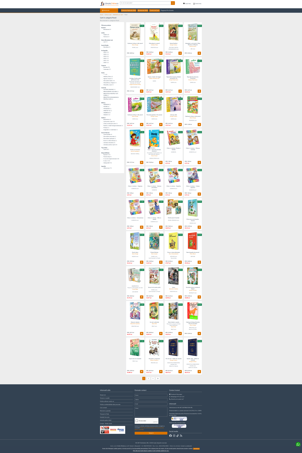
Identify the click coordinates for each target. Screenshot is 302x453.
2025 (106, 52)
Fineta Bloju (135, 289)
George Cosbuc (173, 45)
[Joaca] (173, 276)
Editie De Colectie (173, 366)
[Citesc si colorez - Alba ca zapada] (154, 207)
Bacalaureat (107, 29)
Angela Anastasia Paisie (135, 84)
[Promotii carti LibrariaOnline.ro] (174, 435)
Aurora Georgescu (135, 151)
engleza (106, 34)
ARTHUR (172, 256)
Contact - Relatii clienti (106, 423)
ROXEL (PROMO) (172, 220)
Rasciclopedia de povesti (192, 252)
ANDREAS (106, 112)
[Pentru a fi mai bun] (135, 138)
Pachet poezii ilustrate (173, 217)
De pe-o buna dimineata (173, 252)
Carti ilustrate (107, 134)
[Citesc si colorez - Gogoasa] (135, 175)
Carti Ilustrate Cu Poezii (154, 258)
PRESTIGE (191, 327)
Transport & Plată (104, 414)
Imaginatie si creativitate (110, 129)
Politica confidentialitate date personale (110, 404)
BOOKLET (191, 293)
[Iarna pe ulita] (173, 104)
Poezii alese (135, 252)
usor (105, 42)
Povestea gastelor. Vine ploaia (154, 114)
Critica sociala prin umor (110, 123)
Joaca (173, 287)
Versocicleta (173, 258)
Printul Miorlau (154, 252)
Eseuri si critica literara (110, 140)
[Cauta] (173, 3)
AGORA (106, 106)
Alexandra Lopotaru (135, 323)
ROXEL (134, 47)
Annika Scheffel (193, 290)
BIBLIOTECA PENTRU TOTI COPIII (110, 94)
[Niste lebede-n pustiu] (173, 311)
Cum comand (103, 407)
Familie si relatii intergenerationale (113, 125)
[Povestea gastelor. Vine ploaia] (154, 104)
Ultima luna (107, 168)
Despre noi (103, 395)
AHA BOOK (107, 108)
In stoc (106, 160)
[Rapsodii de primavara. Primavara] (193, 66)
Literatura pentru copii (110, 144)
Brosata (106, 67)
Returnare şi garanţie (105, 410)
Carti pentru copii (109, 121)
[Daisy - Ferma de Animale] (154, 138)
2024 (106, 54)
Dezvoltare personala (109, 136)
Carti (106, 149)
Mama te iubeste (135, 322)
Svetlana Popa (154, 45)
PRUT (153, 326)
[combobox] (145, 3)
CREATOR (153, 47)
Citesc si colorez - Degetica (173, 186)
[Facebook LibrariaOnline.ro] (170, 435)
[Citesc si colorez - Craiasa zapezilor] (193, 175)
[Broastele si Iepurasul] (154, 347)
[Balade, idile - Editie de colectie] (193, 347)
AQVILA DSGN (153, 158)
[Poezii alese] (135, 241)
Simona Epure (192, 46)
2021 (106, 60)
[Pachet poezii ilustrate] (173, 207)
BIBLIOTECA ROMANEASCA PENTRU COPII (111, 98)
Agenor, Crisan (108, 78)
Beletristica (107, 119)
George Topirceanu (173, 79)
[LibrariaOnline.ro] (109, 4)
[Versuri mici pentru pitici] (154, 276)
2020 (106, 62)
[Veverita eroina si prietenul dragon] (193, 276)
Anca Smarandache (173, 253)
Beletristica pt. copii (118, 14)
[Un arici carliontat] (154, 311)
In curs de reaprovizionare (111, 158)
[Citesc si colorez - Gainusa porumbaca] (154, 175)
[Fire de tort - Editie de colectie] (173, 347)
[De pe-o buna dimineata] (173, 241)
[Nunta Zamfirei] (173, 32)
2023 (106, 56)
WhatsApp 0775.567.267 (177, 396)
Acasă (101, 14)
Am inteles (196, 448)
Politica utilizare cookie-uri (107, 401)
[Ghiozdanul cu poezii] (154, 32)
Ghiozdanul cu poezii (154, 43)
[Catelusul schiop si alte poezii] (135, 32)
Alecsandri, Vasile (109, 80)
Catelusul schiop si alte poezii (135, 43)
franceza (106, 36)
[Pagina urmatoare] (158, 378)
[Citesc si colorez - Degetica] (173, 175)
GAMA (154, 81)
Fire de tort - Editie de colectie (174, 358)
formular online (181, 422)
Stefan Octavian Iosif (154, 78)
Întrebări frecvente (104, 417)
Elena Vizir (154, 323)
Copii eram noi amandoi (135, 358)
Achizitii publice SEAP (105, 420)
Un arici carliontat (154, 322)
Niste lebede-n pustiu (173, 322)
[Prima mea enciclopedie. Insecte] (193, 208)
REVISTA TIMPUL (135, 153)
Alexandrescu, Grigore (109, 82)
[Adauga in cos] (141, 53)
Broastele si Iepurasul (154, 358)
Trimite (150, 433)
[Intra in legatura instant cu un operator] (298, 444)
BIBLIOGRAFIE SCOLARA (111, 91)
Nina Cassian (154, 253)
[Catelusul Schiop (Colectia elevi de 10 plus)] (193, 311)
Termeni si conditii (104, 398)
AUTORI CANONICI (109, 89)
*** (105, 74)
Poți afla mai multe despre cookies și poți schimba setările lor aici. (151, 450)
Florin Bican (193, 253)
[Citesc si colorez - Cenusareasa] (135, 207)
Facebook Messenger (176, 394)
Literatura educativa (109, 142)
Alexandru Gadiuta (173, 289)
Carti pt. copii (108, 14)
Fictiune (106, 127)
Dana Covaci (154, 155)
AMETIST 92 (107, 110)
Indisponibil (107, 162)
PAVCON (153, 362)
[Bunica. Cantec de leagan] (154, 66)
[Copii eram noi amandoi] (135, 347)
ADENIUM (107, 104)
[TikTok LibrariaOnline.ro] (177, 435)
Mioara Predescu (154, 360)
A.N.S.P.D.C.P (192, 410)
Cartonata (107, 69)
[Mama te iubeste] (135, 311)
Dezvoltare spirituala (109, 138)
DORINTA (173, 152)
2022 (106, 58)
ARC (192, 49)
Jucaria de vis (135, 286)
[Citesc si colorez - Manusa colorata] (193, 137)
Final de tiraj (107, 156)
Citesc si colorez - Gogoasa (135, 186)
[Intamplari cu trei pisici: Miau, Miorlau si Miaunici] (193, 32)
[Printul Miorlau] (154, 241)
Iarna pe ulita (173, 114)
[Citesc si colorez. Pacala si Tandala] (173, 137)
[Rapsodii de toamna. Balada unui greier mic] (173, 66)
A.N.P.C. (200, 413)
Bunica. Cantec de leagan (154, 77)
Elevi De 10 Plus (193, 329)
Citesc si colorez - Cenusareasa (135, 217)
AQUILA (106, 114)
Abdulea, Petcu (108, 76)
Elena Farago (135, 45)
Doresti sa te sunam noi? (177, 399)
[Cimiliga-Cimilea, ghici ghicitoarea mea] (135, 67)
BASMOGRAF (134, 87)
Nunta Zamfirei (173, 43)
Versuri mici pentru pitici (154, 287)
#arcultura (106, 47)
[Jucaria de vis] (135, 275)
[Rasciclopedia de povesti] (193, 241)
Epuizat (106, 154)
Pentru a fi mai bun (135, 149)
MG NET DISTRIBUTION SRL (185, 407)
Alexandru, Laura (108, 84)
